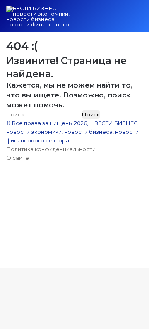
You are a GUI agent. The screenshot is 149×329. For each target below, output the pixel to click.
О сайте (17, 157)
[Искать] (124, 19)
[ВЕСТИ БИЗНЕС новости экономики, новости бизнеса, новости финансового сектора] (39, 16)
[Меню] (139, 19)
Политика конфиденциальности (51, 149)
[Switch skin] (110, 19)
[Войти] (95, 19)
